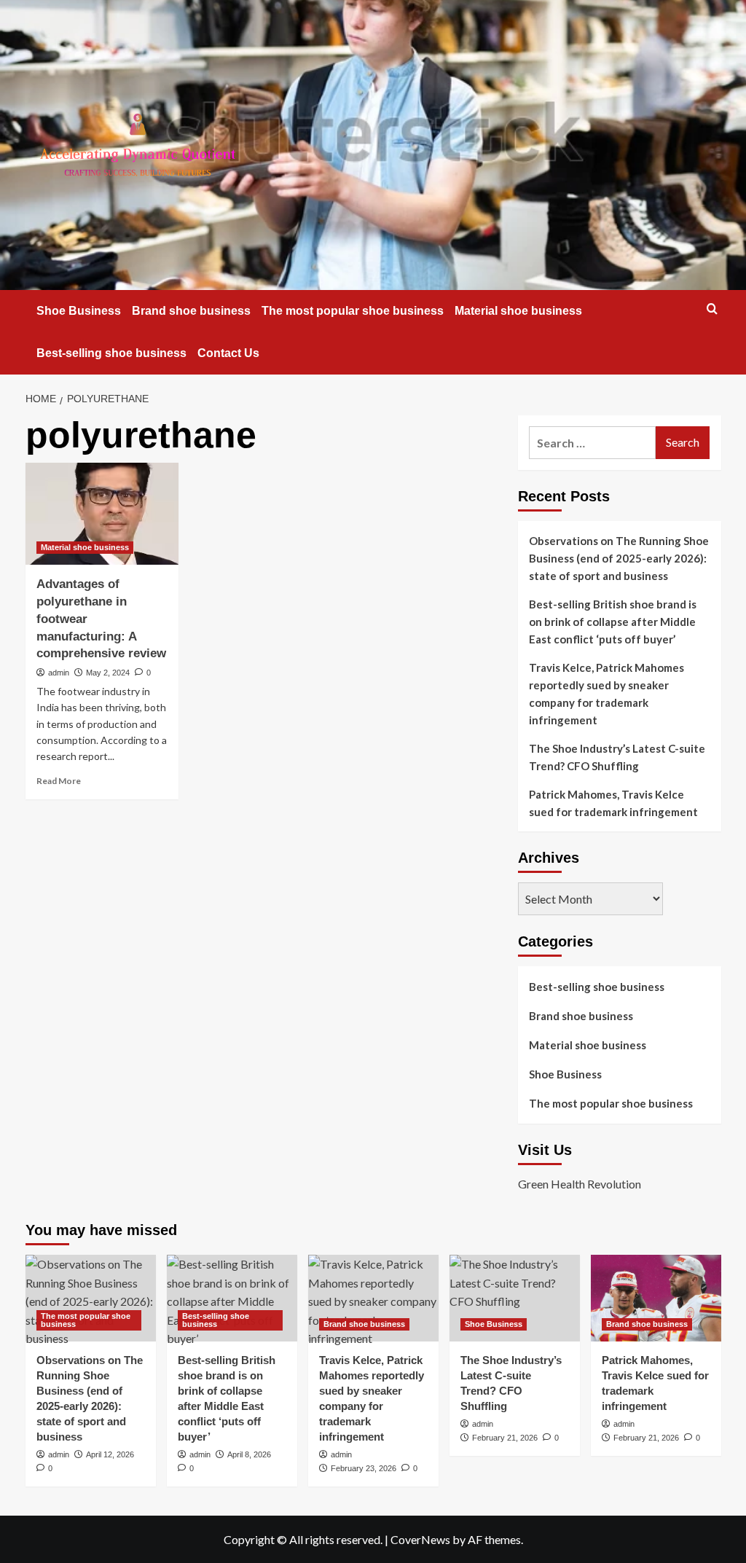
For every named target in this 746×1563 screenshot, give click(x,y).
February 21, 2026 (505, 1437)
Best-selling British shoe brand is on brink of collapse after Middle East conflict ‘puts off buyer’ (612, 622)
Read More (58, 780)
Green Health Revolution (579, 1184)
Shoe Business (78, 311)
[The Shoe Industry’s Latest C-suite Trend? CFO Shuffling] (514, 1298)
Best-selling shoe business (111, 353)
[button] (712, 308)
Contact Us (228, 353)
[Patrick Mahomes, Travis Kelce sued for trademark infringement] (656, 1298)
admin (58, 672)
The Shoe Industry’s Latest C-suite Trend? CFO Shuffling (617, 757)
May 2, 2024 (108, 672)
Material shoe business (518, 311)
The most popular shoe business (353, 311)
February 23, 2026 (363, 1468)
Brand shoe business (191, 311)
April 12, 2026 (110, 1454)
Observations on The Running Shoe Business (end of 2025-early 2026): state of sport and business (619, 558)
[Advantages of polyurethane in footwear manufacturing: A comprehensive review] (101, 514)
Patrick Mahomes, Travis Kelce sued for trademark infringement (613, 803)
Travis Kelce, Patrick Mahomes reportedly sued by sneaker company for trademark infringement (606, 693)
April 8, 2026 (249, 1454)
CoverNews (420, 1539)
